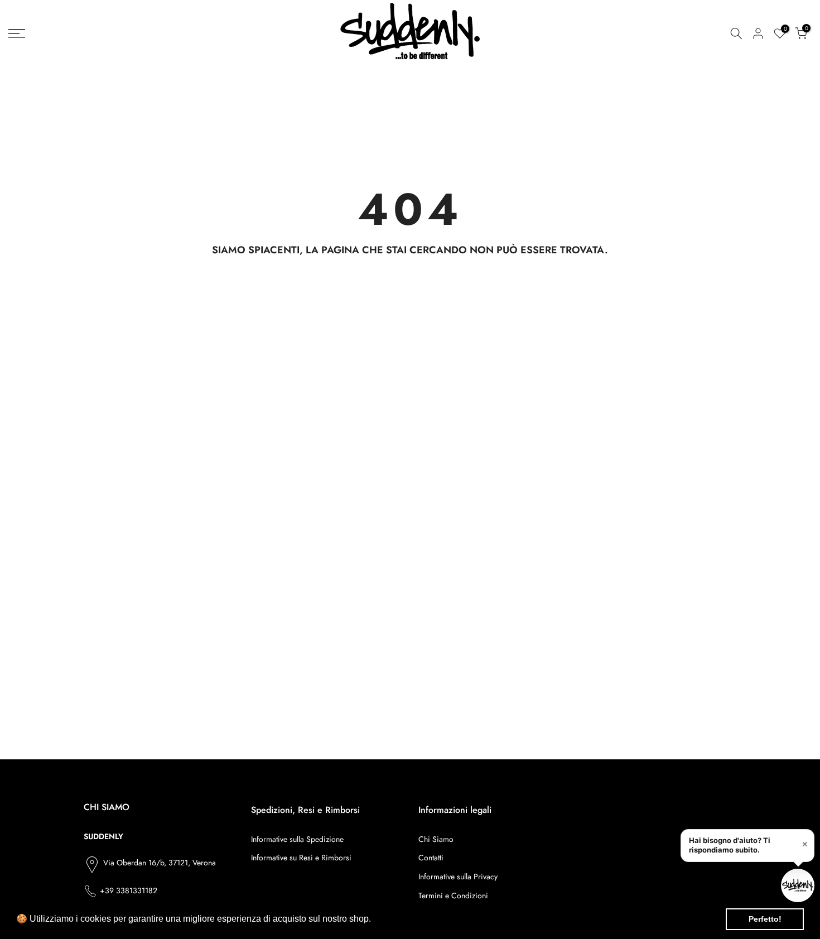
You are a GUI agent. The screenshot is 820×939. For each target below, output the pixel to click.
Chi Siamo (436, 839)
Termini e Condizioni (453, 895)
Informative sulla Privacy (458, 876)
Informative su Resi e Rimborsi (301, 857)
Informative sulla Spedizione (297, 839)
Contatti (430, 857)
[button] (375, 920)
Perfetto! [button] (765, 918)
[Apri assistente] (797, 885)
